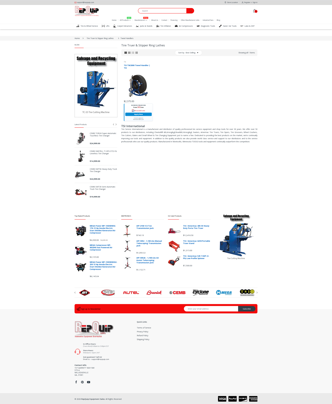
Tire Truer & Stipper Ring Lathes (100, 38)
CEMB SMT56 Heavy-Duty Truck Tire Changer (103, 170)
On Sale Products (175, 216)
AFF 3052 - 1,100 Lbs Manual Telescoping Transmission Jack (149, 243)
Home (77, 38)
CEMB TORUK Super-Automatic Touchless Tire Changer (103, 134)
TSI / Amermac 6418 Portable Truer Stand (196, 242)
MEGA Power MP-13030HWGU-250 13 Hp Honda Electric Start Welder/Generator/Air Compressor (103, 265)
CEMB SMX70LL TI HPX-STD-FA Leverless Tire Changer (103, 152)
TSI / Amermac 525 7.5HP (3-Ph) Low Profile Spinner (196, 257)
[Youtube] (88, 383)
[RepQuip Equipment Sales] (87, 11)
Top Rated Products (82, 216)
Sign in (255, 2)
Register (247, 2)
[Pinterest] (82, 383)
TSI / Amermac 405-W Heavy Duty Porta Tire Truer (196, 227)
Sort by (181, 52)
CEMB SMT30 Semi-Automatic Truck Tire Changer (102, 188)
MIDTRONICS (126, 216)
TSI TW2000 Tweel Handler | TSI (137, 66)
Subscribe (247, 309)
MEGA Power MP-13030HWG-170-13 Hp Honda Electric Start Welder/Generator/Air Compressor (103, 229)
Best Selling (190, 52)
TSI (125, 62)
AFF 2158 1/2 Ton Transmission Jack (145, 227)
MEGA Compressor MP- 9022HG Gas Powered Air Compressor (101, 247)
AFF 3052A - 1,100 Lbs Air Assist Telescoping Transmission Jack (147, 260)
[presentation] (113, 124)
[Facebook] (76, 383)
